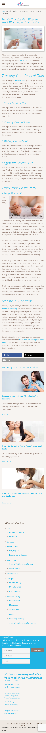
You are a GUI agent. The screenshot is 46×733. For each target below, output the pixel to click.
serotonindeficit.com (11, 684)
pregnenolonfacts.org (11, 711)
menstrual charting (9, 308)
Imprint (4, 730)
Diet (8, 528)
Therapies (10, 578)
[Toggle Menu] (3, 4)
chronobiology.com (11, 696)
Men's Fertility (12, 560)
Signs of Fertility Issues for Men (21, 564)
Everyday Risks (14, 550)
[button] (12, 355)
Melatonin (13, 537)
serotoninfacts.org (10, 713)
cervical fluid (20, 80)
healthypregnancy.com (12, 687)
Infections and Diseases (18, 555)
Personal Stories (13, 574)
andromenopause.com (12, 693)
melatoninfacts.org (10, 705)
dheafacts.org (9, 702)
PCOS (11, 614)
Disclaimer (5, 728)
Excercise (10, 542)
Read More (6, 414)
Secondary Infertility (16, 618)
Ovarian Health (15, 609)
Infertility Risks (12, 546)
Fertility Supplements (17, 532)
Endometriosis (14, 600)
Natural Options (15, 591)
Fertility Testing (15, 582)
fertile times (24, 60)
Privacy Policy (15, 728)
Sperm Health (14, 569)
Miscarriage (13, 605)
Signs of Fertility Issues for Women (22, 623)
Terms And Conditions (30, 728)
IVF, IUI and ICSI (15, 587)
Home (4, 11)
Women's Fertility (13, 596)
